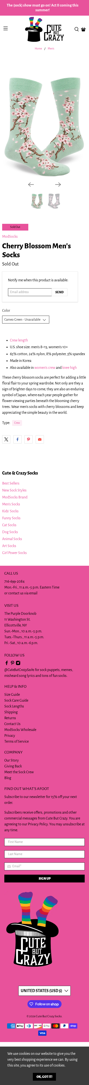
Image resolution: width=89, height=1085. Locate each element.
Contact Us (12, 724)
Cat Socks (9, 525)
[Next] (58, 184)
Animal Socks (12, 539)
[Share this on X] (6, 439)
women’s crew (44, 368)
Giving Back (13, 766)
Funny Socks (11, 518)
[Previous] (31, 184)
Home (38, 48)
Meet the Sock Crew (19, 772)
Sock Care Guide (16, 700)
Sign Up (45, 878)
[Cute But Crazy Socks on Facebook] (6, 664)
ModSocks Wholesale (20, 730)
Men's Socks (11, 504)
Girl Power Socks (14, 553)
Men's (51, 48)
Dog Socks (10, 532)
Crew (17, 422)
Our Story (11, 760)
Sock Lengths (14, 706)
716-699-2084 (14, 582)
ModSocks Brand (14, 497)
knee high (69, 368)
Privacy (9, 736)
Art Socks (9, 546)
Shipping (11, 712)
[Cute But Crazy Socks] (44, 29)
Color (6, 311)
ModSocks (10, 237)
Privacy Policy (38, 824)
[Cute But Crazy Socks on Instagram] (18, 664)
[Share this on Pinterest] (28, 439)
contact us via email (22, 593)
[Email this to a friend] (40, 439)
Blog (7, 778)
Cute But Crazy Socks (49, 1016)
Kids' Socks (10, 511)
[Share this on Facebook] (17, 439)
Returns (10, 718)
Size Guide (12, 695)
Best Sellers (10, 483)
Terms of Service (16, 742)
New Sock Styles (14, 490)
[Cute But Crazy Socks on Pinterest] (12, 664)
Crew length (19, 340)
